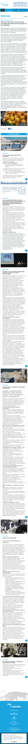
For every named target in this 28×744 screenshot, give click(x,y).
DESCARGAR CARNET (7, 231)
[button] (14, 10)
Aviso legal (14, 721)
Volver (25, 16)
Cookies (14, 724)
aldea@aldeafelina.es (7, 248)
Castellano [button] (22, 10)
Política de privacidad (14, 723)
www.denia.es (14, 731)
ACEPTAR (14, 741)
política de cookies (9, 739)
